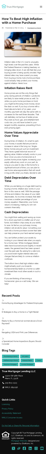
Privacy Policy (7, 409)
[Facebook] (24, 448)
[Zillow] (19, 448)
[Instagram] (36, 448)
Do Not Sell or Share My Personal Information (20, 426)
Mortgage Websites (19, 441)
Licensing (6, 404)
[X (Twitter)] (13, 448)
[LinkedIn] (30, 448)
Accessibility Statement (11, 413)
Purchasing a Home (34, 28)
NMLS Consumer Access (12, 418)
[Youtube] (42, 448)
